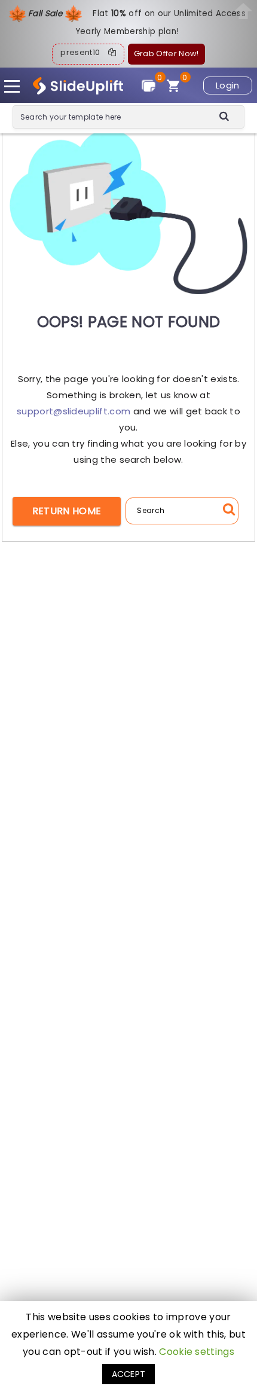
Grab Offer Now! (166, 53)
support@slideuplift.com (73, 411)
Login (228, 85)
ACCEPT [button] (129, 1374)
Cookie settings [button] (196, 1352)
